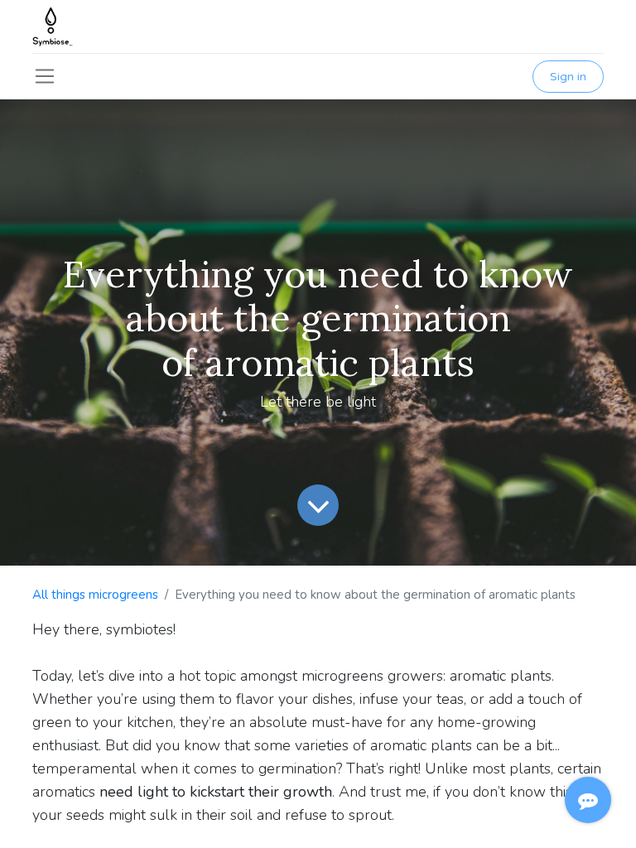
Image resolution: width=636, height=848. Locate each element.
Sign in (568, 77)
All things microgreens (95, 594)
